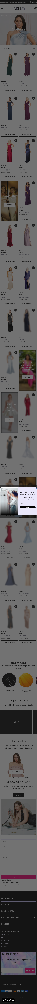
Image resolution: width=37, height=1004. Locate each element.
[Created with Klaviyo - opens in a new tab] (18, 516)
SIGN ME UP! (28, 507)
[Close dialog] (36, 488)
